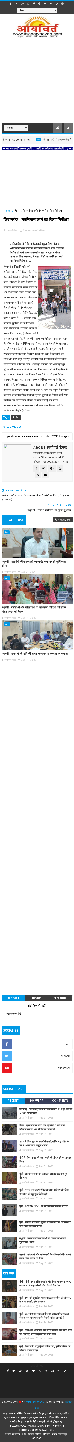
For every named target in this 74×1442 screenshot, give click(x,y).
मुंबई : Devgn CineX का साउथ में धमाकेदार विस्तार (43, 1206)
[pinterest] (28, 4)
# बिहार (16, 417)
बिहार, (43, 230)
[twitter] (17, 4)
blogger (13, 998)
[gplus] (22, 4)
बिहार (16, 210)
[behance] (51, 4)
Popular (37, 1100)
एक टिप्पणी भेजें (14, 1014)
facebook (60, 998)
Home (7, 210)
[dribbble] (39, 4)
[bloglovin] (34, 4)
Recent (13, 1100)
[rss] (45, 4)
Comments (60, 1100)
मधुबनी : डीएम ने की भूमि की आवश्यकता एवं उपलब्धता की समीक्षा (35, 653)
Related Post (14, 520)
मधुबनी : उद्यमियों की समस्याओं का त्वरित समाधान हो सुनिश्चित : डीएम (34, 563)
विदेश (25, 139)
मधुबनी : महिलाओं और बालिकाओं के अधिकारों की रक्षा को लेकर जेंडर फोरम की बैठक (34, 609)
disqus (36, 998)
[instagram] (57, 4)
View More (64, 519)
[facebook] (11, 4)
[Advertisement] (37, 83)
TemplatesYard (35, 1402)
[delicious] (62, 4)
